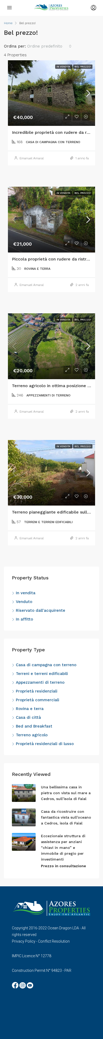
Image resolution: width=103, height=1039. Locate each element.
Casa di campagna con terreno (46, 664)
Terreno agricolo (32, 735)
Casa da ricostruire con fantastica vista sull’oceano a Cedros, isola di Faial (66, 817)
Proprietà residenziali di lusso (45, 743)
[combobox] (49, 46)
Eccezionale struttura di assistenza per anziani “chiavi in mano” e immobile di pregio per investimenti (63, 847)
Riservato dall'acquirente (40, 610)
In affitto (24, 619)
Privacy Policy (23, 941)
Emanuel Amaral (32, 158)
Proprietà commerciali (37, 700)
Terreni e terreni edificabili (42, 673)
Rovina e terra (30, 708)
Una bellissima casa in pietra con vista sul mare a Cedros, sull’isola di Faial (66, 793)
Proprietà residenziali (36, 691)
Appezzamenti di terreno (40, 682)
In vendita (25, 593)
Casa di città (28, 717)
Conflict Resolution (54, 941)
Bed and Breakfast (34, 726)
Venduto (24, 601)
